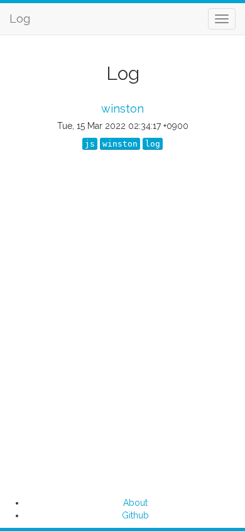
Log (19, 18)
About (135, 503)
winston (122, 108)
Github (135, 515)
